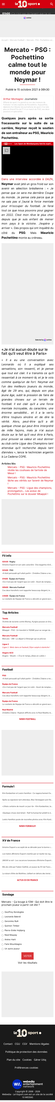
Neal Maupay (11, 935)
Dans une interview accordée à (27, 179)
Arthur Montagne (13, 98)
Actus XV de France (27, 880)
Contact (8, 1044)
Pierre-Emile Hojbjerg (15, 930)
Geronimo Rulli (11, 921)
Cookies (27, 1059)
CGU (17, 1044)
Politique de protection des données (26, 1051)
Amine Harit (10, 939)
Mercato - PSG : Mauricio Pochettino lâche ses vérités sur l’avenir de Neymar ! (30, 480)
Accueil (5, 40)
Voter (27, 955)
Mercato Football (17, 40)
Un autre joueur (12, 948)
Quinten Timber (12, 925)
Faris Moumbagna (13, 944)
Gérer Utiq (40, 1059)
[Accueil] (27, 4)
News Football (27, 719)
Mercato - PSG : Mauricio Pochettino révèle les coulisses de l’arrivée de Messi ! (29, 470)
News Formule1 (27, 826)
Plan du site (13, 1059)
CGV (24, 1044)
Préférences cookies (26, 1067)
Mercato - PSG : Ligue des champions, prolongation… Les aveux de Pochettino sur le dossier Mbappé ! (30, 490)
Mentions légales (39, 1044)
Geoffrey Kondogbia (14, 912)
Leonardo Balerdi (13, 916)
